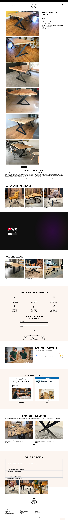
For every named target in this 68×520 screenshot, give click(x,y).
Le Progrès (47, 402)
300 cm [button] (51, 21)
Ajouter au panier (50, 23)
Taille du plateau (44, 18)
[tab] (24, 167)
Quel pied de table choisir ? (40, 440)
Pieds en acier (37, 509)
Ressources (21, 509)
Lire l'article (6, 442)
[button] (15, 5)
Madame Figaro (21, 402)
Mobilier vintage (37, 513)
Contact (21, 510)
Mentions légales (22, 512)
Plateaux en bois (37, 510)
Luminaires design (37, 512)
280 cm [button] (47, 21)
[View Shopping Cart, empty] (62, 5)
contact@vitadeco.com (10, 513)
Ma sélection (22, 508)
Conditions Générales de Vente (24, 511)
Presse (21, 513)
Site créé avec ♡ (42, 517)
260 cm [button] (44, 21)
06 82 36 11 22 (9, 512)
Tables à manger (37, 508)
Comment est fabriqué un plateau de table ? (14, 440)
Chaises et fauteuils (37, 511)
